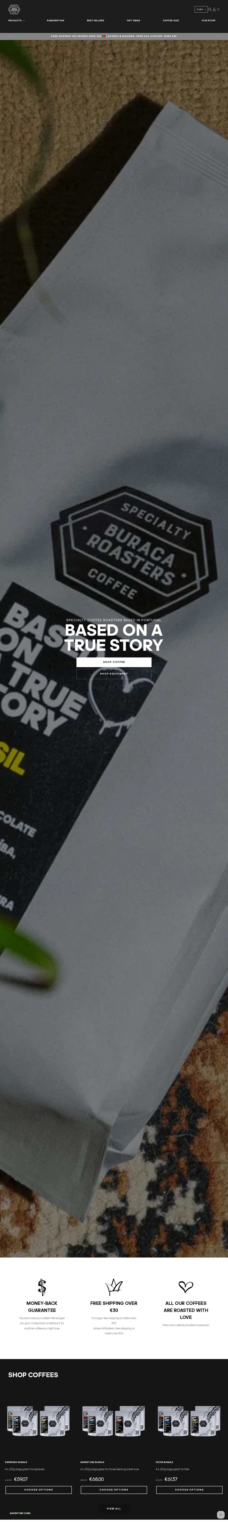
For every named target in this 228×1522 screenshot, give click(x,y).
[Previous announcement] (9, 36)
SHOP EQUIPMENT (114, 674)
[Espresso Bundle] (39, 1421)
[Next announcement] (218, 36)
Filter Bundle (164, 1462)
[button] (16, 20)
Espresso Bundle (16, 1462)
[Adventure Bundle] (114, 1421)
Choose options (38, 1490)
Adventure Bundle (92, 1462)
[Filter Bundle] (189, 1421)
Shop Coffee (114, 662)
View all (114, 1509)
